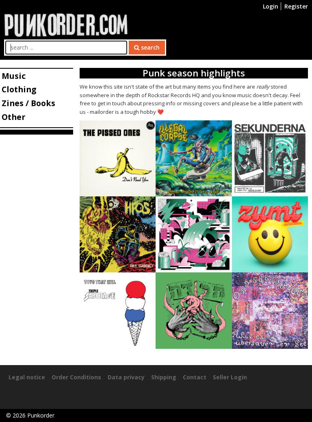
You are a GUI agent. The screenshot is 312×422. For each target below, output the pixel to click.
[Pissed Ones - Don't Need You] (118, 157)
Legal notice (27, 377)
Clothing (19, 89)
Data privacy (126, 377)
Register (296, 6)
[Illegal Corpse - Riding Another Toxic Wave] (194, 157)
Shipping (163, 377)
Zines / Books (28, 103)
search (149, 47)
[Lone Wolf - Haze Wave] (194, 233)
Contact (194, 377)
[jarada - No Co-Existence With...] (194, 310)
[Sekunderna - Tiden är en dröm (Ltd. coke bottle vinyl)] (270, 157)
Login (270, 6)
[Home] (66, 24)
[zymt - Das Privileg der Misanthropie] (270, 233)
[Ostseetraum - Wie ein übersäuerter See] (270, 310)
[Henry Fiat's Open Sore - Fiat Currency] (118, 233)
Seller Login (230, 377)
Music (14, 75)
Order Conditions (76, 377)
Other (13, 116)
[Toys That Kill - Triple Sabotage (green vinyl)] (118, 310)
